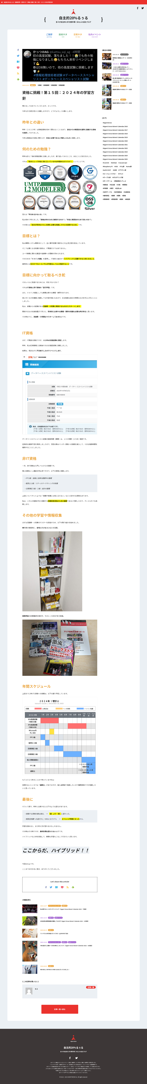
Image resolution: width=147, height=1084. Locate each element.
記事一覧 (91, 987)
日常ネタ (78, 35)
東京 (112, 188)
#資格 (40, 85)
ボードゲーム (108, 181)
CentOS (106, 163)
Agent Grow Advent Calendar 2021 (116, 145)
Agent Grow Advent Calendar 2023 (116, 152)
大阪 (119, 185)
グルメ (121, 174)
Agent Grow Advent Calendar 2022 (116, 148)
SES (116, 166)
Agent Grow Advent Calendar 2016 (116, 126)
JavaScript (123, 163)
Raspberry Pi (108, 166)
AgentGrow (108, 123)
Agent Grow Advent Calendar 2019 (116, 137)
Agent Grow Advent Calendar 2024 (116, 156)
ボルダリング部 (118, 177)
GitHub (114, 163)
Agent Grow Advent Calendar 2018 (116, 134)
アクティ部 (122, 170)
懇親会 (125, 185)
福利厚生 (106, 196)
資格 (124, 196)
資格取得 (106, 199)
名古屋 (113, 185)
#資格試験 (61, 85)
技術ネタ (63, 35)
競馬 (119, 196)
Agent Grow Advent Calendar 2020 (116, 141)
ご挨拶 (49, 35)
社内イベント (94, 35)
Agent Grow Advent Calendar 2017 (116, 130)
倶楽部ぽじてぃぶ (120, 181)
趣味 (121, 199)
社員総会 (127, 192)
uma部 (129, 166)
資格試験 (115, 199)
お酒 (115, 170)
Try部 (122, 166)
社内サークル (108, 192)
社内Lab (119, 188)
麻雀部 (128, 199)
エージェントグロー (110, 174)
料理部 (106, 188)
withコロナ (107, 170)
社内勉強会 (118, 192)
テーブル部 (107, 177)
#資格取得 (46, 85)
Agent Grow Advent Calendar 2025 (116, 159)
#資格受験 (54, 85)
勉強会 (106, 185)
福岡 (113, 196)
